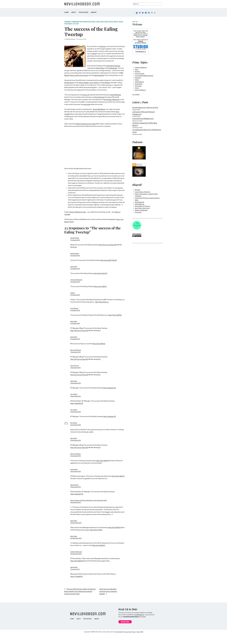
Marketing (87, 21)
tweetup (102, 46)
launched (87, 104)
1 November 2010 (75, 352)
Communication (76, 21)
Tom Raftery (106, 83)
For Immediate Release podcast (144, 75)
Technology (138, 86)
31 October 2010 (75, 240)
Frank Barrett (74, 308)
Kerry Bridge (84, 83)
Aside (136, 69)
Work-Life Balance (140, 90)
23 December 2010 (75, 523)
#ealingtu (114, 68)
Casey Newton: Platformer (142, 192)
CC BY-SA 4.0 (119, 631)
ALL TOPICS (136, 94)
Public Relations (102, 21)
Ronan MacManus (99, 109)
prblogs (72, 293)
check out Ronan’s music (77, 212)
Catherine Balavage (76, 552)
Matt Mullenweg (139, 204)
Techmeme (138, 212)
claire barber (74, 469)
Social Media (113, 21)
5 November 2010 (75, 383)
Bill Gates (137, 190)
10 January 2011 (75, 569)
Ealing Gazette (99, 75)
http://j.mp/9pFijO (76, 576)
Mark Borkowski (139, 202)
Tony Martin (73, 394)
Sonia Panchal (99, 97)
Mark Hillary (100, 68)
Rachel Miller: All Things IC (142, 206)
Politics (137, 80)
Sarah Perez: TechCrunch (142, 208)
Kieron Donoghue (75, 454)
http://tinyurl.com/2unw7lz (108, 245)
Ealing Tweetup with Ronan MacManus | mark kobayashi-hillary (88, 500)
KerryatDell (73, 423)
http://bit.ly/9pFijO (98, 344)
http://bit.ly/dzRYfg (114, 315)
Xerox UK (86, 95)
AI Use (138, 631)
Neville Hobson (74, 238)
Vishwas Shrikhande (76, 280)
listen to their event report (79, 75)
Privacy (134, 631)
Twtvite (93, 53)
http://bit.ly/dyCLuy (102, 302)
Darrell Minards (115, 95)
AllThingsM (73, 266)
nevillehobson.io (139, 614)
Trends (137, 88)
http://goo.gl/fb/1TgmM (109, 260)
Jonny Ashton (94, 83)
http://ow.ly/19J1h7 (100, 286)
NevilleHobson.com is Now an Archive (145, 107)
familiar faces (68, 83)
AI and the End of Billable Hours (143, 118)
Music (93, 21)
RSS (142, 631)
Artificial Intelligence (141, 67)
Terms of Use (127, 631)
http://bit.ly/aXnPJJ (100, 273)
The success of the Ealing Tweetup (91, 31)
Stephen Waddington (141, 210)
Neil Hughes (73, 567)
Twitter (75, 23)
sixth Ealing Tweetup (113, 66)
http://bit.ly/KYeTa (96, 530)
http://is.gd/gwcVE (109, 388)
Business (67, 21)
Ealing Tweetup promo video (86, 124)
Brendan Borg (74, 485)
